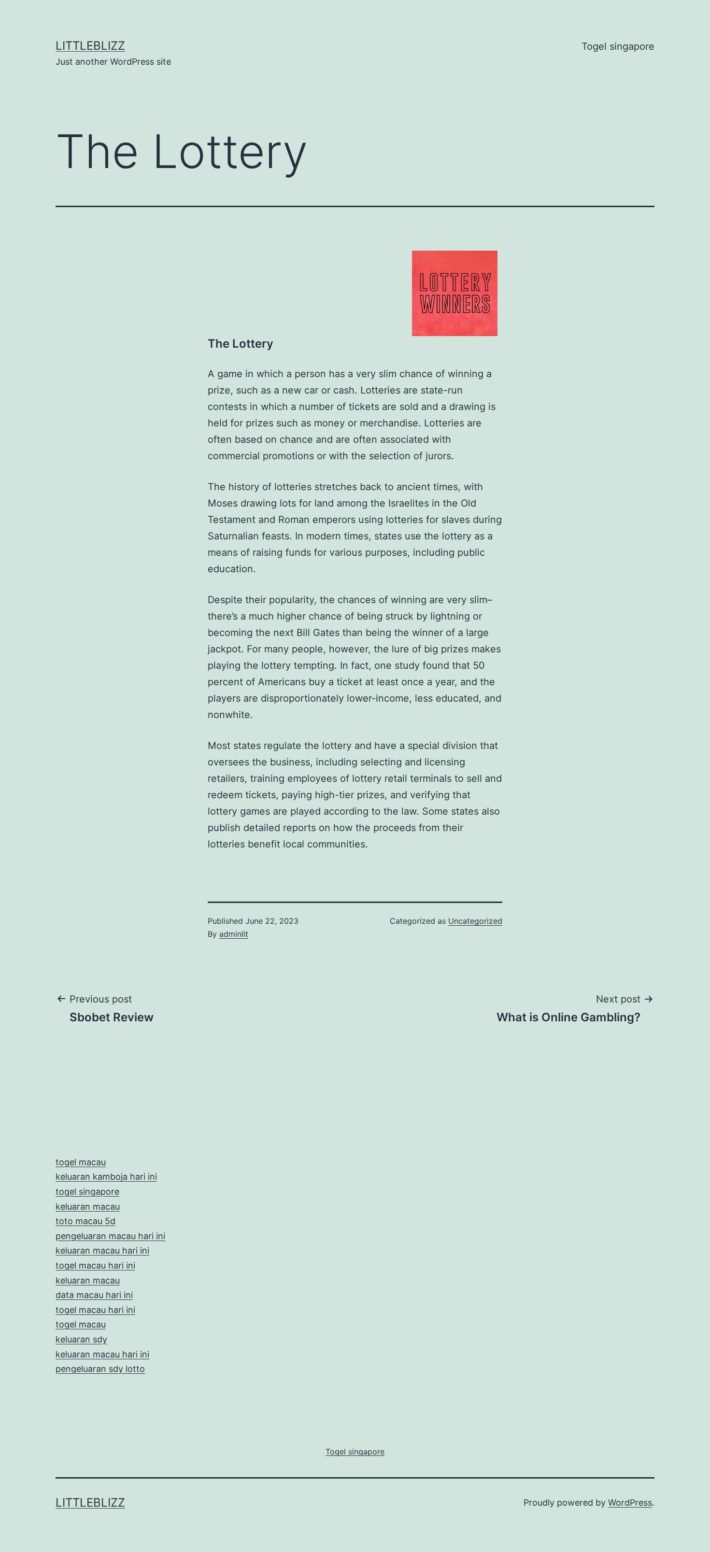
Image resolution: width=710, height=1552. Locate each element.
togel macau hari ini (95, 1310)
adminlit (233, 934)
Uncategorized (475, 921)
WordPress (630, 1502)
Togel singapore (618, 46)
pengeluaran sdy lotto (100, 1369)
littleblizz (90, 46)
